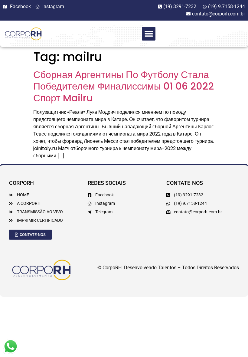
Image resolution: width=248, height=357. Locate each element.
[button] (148, 34)
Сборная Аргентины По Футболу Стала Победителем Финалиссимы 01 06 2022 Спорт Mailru (123, 86)
